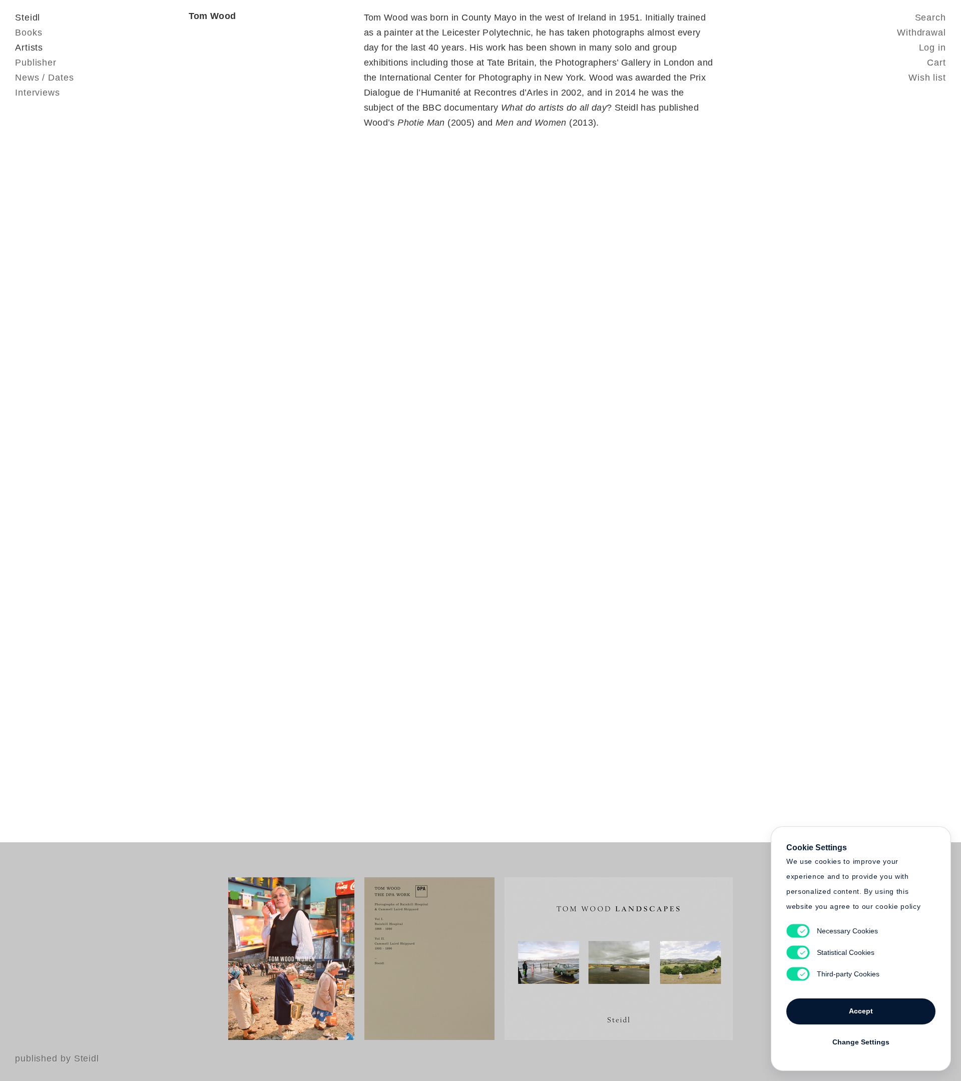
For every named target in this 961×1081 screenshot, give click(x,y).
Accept (861, 1011)
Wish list (927, 78)
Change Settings (860, 1042)
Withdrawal (921, 33)
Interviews (37, 93)
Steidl (27, 18)
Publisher (36, 63)
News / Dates (44, 78)
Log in (932, 48)
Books (29, 33)
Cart (936, 63)
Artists (29, 48)
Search (930, 18)
